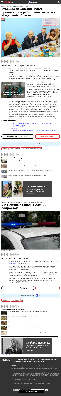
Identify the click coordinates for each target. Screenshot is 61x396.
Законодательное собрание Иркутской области (13, 57)
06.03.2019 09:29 (5, 6)
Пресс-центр (54, 359)
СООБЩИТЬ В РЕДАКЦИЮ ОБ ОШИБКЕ (35, 361)
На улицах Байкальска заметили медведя (18, 321)
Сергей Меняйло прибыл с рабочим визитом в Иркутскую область (35, 130)
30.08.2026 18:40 (5, 202)
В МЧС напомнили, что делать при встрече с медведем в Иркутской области (27, 326)
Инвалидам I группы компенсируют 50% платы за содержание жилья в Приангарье (29, 165)
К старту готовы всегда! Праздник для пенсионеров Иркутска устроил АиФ (27, 175)
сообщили (12, 263)
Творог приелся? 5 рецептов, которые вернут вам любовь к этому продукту (27, 332)
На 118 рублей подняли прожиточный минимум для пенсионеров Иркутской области (29, 170)
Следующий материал (31, 391)
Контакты (14, 359)
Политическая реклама (44, 359)
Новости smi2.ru (6, 197)
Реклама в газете (32, 359)
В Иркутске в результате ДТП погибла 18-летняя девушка (22, 316)
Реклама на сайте (22, 359)
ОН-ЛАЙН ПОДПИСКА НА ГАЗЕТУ (19, 361)
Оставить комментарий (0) (47, 136)
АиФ (14, 250)
